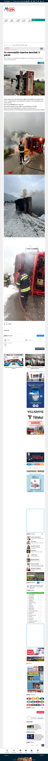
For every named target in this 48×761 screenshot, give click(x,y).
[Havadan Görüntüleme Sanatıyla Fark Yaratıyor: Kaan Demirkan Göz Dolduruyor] (30, 726)
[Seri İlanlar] (36, 1)
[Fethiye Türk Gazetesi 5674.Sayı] (35, 679)
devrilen (12, 104)
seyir (24, 99)
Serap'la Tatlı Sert (35, 546)
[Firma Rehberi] (34, 1)
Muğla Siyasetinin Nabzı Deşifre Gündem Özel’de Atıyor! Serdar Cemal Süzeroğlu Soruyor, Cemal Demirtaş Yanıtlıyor (35, 737)
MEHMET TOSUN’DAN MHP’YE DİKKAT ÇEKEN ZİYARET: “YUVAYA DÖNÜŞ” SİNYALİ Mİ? (36, 587)
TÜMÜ (42, 534)
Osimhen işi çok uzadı (35, 556)
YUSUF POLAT (34, 555)
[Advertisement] (23, 14)
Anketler (37, 752)
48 (31, 99)
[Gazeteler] (38, 1)
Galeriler (20, 752)
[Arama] (29, 1)
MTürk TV (41, 755)
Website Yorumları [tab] (40, 335)
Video (26, 752)
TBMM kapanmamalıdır (35, 560)
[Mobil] (27, 1)
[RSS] (43, 1)
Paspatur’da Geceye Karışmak (37, 551)
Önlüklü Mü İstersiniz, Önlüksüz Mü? (37, 542)
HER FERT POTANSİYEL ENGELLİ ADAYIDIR (36, 570)
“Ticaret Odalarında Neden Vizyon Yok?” (37, 539)
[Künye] (41, 1)
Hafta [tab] (41, 582)
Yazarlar (31, 752)
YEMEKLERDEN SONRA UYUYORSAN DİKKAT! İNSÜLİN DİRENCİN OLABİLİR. (37, 566)
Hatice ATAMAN (35, 564)
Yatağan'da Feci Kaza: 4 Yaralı (19, 1)
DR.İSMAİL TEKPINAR (36, 568)
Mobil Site (7, 752)
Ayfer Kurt (33, 550)
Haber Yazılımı (32, 759)
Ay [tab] (43, 582)
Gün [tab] (38, 582)
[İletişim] (31, 1)
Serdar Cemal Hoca (36, 537)
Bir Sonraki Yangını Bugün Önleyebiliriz (35, 548)
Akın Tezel (33, 541)
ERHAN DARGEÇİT (35, 559)
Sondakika (14, 752)
